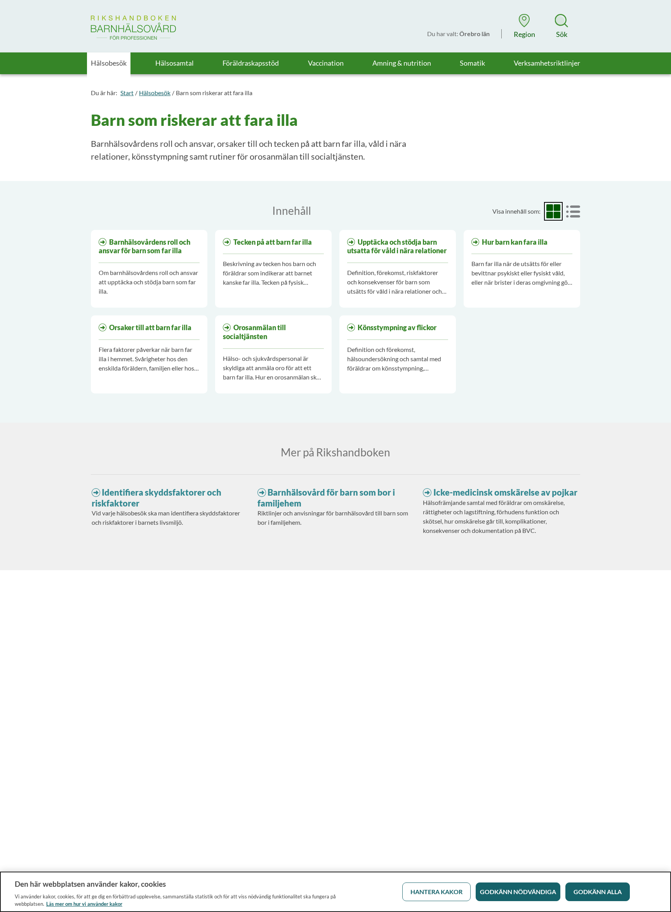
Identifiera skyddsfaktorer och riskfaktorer (156, 497)
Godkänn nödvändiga (518, 891)
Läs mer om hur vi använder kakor (84, 904)
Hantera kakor (436, 891)
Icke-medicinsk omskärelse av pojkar (505, 492)
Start (127, 92)
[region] (335, 892)
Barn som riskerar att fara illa (214, 92)
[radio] (553, 211)
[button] (524, 26)
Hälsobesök (154, 92)
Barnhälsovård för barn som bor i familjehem (326, 497)
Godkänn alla (598, 891)
